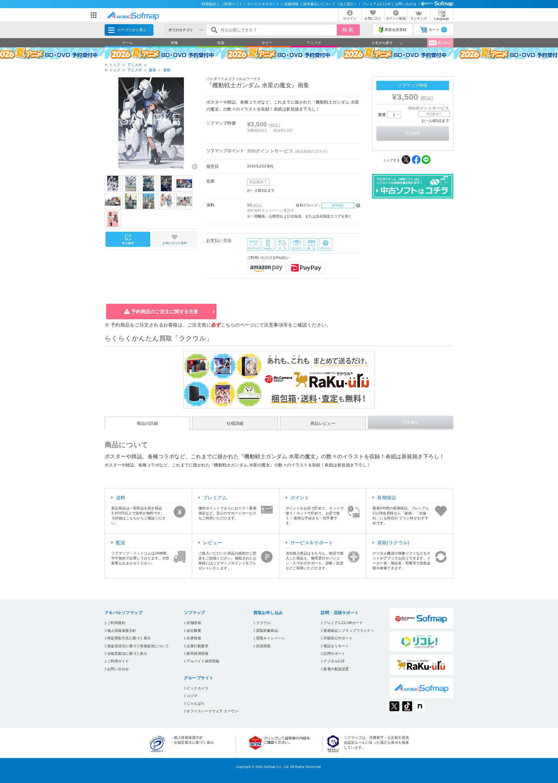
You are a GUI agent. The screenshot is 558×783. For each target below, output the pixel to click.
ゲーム (127, 43)
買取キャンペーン (270, 638)
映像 (174, 43)
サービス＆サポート (263, 4)
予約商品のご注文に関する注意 (164, 311)
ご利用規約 (116, 623)
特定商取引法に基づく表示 (129, 638)
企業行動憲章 (197, 646)
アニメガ (314, 43)
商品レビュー (323, 423)
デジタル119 (333, 661)
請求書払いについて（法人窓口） (330, 4)
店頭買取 (263, 646)
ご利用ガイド (232, 4)
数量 (382, 115)
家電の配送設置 (336, 669)
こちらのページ (237, 324)
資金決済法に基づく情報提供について (138, 646)
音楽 (221, 43)
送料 (121, 497)
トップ (114, 65)
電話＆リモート (336, 646)
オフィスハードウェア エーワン (212, 711)
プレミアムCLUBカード (343, 623)
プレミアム (215, 497)
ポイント (300, 497)
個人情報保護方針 (121, 631)
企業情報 (194, 638)
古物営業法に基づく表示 (127, 654)
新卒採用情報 (197, 654)
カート (437, 30)
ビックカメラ (197, 688)
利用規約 (209, 4)
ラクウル (263, 623)
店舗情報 (291, 4)
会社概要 (194, 631)
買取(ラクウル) (393, 542)
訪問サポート (334, 654)
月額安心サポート (338, 638)
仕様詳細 (235, 423)
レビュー (212, 542)
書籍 (152, 70)
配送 (121, 542)
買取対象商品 (267, 631)
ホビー (267, 43)
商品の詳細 (147, 423)
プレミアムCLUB (376, 4)
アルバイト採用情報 (203, 661)
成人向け (441, 43)
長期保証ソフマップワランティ (348, 631)
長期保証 (386, 497)
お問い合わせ (406, 4)
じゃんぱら (196, 703)
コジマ (192, 696)
